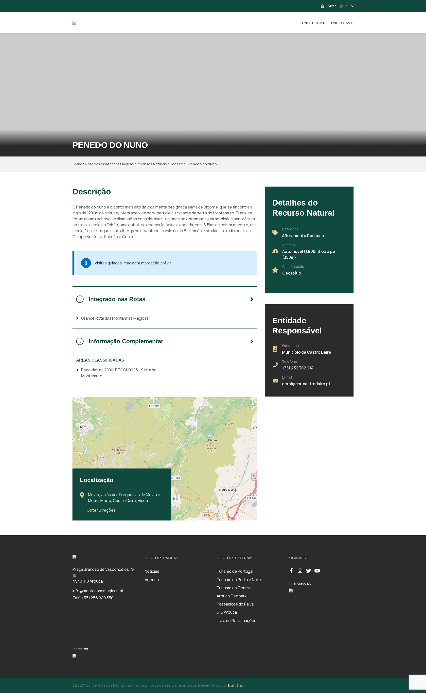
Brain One (235, 685)
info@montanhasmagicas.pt (98, 590)
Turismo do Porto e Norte (239, 579)
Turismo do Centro (234, 587)
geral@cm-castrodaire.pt (306, 383)
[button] (214, 440)
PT (347, 6)
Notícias (152, 571)
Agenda (152, 579)
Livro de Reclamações (236, 620)
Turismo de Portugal (235, 571)
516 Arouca (227, 612)
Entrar (331, 6)
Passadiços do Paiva (235, 604)
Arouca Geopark (232, 596)
